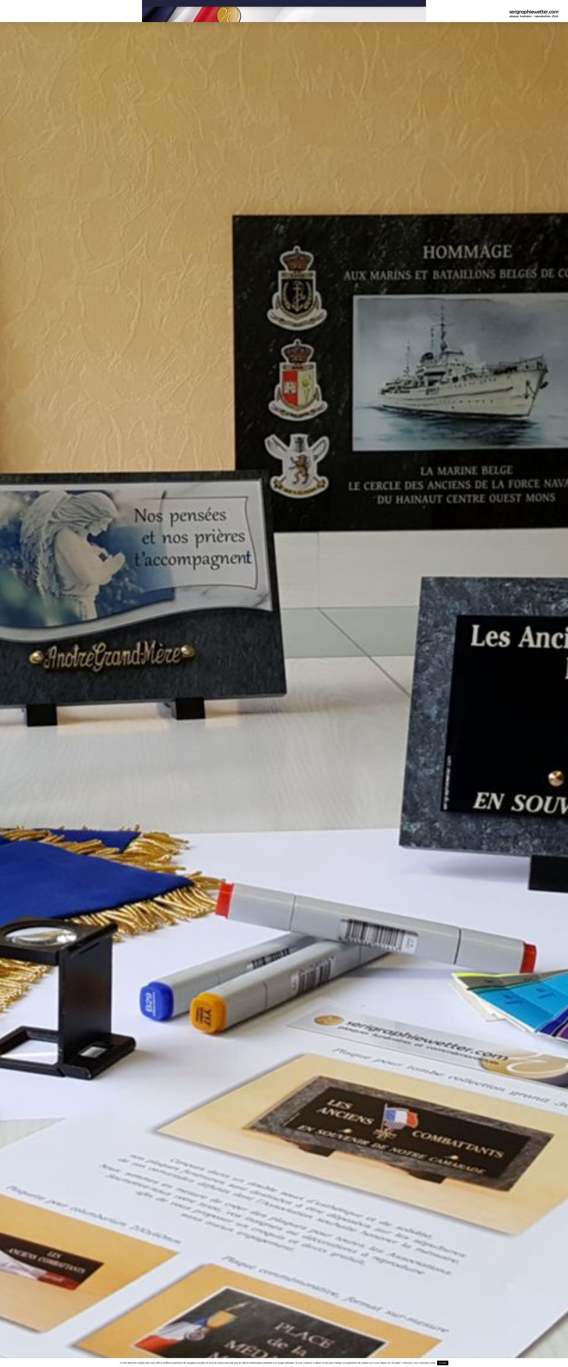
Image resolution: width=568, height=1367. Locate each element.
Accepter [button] (443, 1363)
